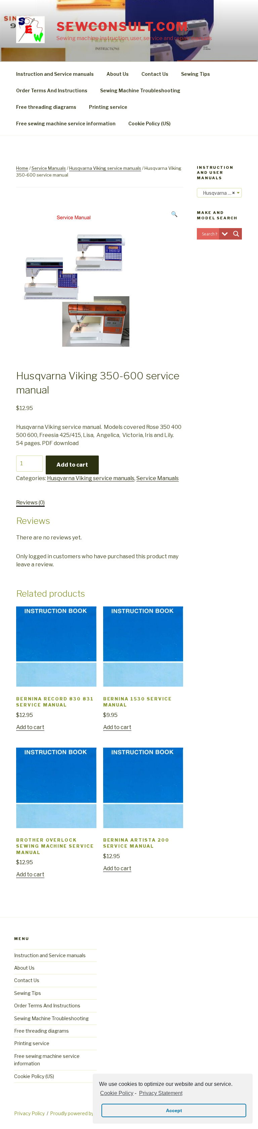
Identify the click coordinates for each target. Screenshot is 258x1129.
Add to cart (72, 465)
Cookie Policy (116, 1093)
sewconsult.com (122, 26)
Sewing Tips (195, 74)
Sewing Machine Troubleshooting (140, 90)
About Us (117, 74)
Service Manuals (49, 168)
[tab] (30, 503)
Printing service (108, 107)
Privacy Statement (160, 1093)
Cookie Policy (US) (149, 123)
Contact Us (154, 74)
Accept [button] (174, 1110)
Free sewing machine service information (66, 123)
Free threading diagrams (46, 107)
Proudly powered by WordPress (85, 1113)
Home (22, 168)
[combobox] (219, 192)
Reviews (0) (30, 502)
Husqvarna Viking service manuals (105, 168)
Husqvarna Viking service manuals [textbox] (221, 193)
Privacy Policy (29, 1113)
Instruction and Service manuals (55, 74)
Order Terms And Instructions (51, 90)
